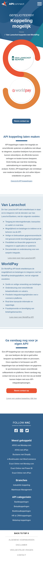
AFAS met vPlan (21, 450)
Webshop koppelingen (21, 520)
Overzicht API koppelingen (21, 181)
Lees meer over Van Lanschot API (21, 258)
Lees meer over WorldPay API (21, 317)
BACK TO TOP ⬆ (21, 533)
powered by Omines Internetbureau (21, 425)
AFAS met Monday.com (21, 445)
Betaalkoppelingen (21, 506)
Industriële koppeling (21, 485)
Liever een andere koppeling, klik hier (21, 398)
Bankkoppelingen (21, 502)
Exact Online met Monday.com (21, 464)
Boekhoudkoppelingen (21, 511)
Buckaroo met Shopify (22, 454)
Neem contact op (21, 121)
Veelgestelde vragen (21, 550)
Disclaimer (21, 545)
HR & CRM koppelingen (21, 516)
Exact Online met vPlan (21, 473)
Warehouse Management (21, 490)
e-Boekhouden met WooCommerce (21, 459)
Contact (21, 555)
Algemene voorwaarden (21, 540)
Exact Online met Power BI (21, 468)
